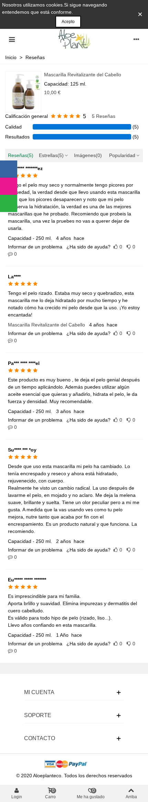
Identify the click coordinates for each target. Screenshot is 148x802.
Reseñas (20, 155)
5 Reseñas (103, 116)
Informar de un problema (35, 246)
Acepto (68, 21)
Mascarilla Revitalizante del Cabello (82, 74)
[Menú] (11, 39)
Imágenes (88, 155)
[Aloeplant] (74, 39)
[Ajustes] (136, 39)
